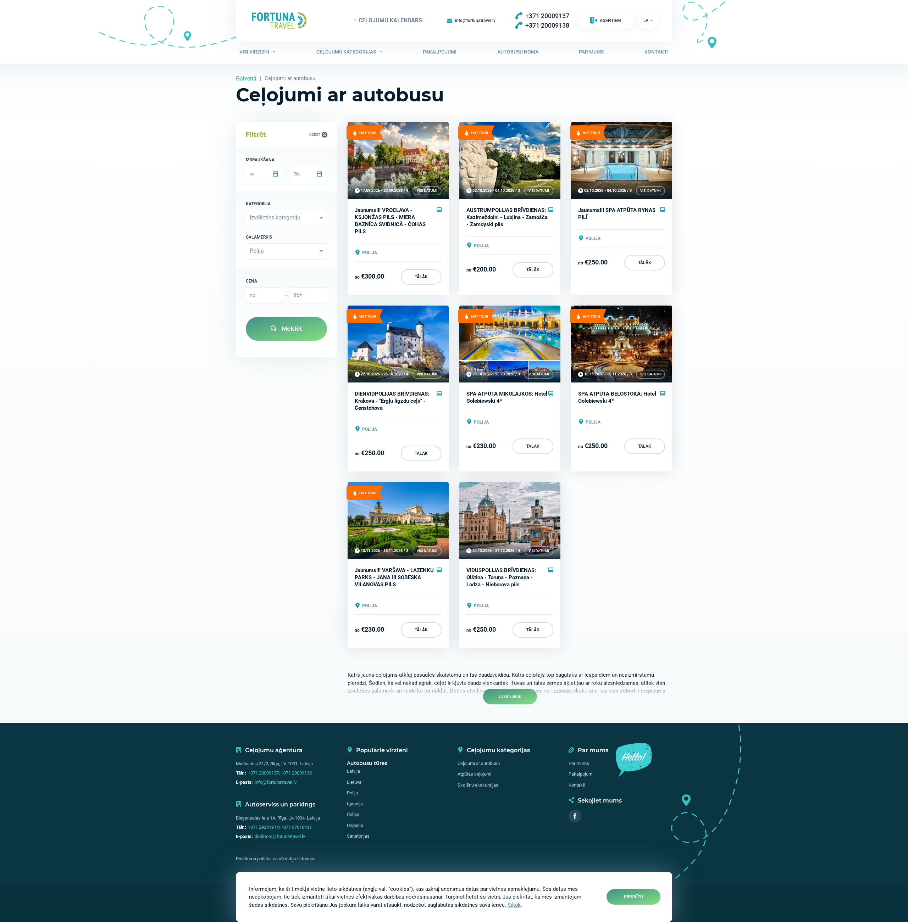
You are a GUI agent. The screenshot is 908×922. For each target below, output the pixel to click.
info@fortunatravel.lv (276, 782)
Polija (352, 792)
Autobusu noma (517, 52)
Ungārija (355, 825)
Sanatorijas (358, 836)
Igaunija (355, 803)
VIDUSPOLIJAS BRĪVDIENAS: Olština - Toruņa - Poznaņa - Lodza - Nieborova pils (501, 577)
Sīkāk (514, 905)
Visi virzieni (254, 52)
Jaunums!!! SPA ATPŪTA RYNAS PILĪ (616, 213)
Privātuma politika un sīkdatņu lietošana (276, 858)
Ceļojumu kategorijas (346, 52)
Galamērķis (259, 237)
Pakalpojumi (439, 52)
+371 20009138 (296, 773)
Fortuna (279, 20)
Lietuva (354, 782)
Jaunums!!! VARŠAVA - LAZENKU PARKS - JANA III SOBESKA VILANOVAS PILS (394, 577)
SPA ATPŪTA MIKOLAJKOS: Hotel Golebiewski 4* (506, 397)
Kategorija (258, 203)
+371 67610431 (296, 827)
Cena (251, 281)
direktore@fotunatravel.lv (280, 836)
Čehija (353, 814)
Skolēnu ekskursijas (478, 785)
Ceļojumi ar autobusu (479, 763)
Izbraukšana (260, 159)
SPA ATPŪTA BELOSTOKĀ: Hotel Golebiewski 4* (617, 397)
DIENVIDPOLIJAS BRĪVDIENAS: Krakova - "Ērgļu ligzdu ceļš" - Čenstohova (392, 401)
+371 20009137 (263, 773)
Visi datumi (427, 190)
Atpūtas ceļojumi (474, 774)
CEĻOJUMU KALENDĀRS (390, 20)
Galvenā (246, 78)
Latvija (353, 771)
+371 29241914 (263, 827)
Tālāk (421, 276)
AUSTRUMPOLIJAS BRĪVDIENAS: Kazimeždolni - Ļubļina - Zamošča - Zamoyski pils (507, 217)
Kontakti (656, 52)
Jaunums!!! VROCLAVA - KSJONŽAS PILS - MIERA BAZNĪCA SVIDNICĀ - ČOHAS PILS (390, 221)
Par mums (591, 52)
